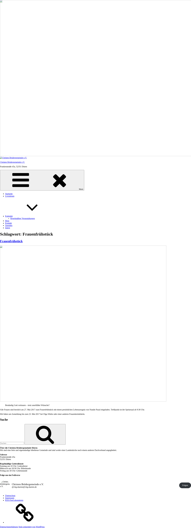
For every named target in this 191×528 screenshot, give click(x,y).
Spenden (8, 225)
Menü (81, 189)
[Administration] (24, 522)
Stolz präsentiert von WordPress (31, 527)
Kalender (9, 216)
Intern (7, 228)
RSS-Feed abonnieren (14, 500)
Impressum (9, 498)
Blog (7, 221)
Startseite (9, 194)
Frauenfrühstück (11, 241)
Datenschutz (10, 495)
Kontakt (8, 223)
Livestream (9, 196)
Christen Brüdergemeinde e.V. (12, 162)
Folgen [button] (185, 485)
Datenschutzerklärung (9, 527)
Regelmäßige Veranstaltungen (22, 218)
